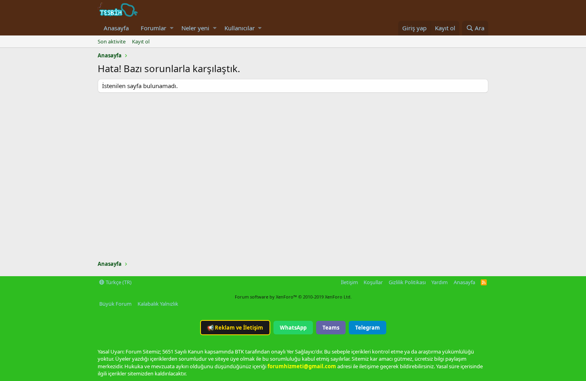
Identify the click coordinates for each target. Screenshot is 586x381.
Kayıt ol (140, 41)
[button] (171, 28)
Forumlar (153, 28)
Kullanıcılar (239, 28)
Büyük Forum (115, 303)
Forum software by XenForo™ (293, 297)
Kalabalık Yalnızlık (158, 303)
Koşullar (373, 282)
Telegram (367, 327)
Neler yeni (195, 28)
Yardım (439, 282)
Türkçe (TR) (118, 282)
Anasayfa (116, 28)
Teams (330, 327)
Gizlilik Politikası (407, 282)
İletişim (349, 282)
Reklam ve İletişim (235, 327)
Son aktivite (112, 41)
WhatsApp (293, 327)
